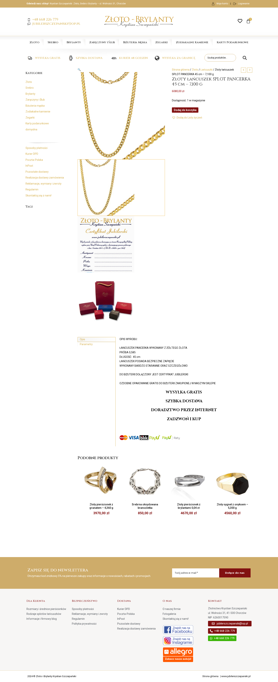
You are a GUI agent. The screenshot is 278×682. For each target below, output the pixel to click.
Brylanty (74, 42)
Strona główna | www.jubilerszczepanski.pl (226, 676)
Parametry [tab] (86, 344)
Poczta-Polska (34, 159)
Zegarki (161, 42)
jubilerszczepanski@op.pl (56, 23)
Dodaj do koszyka (185, 110)
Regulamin (32, 189)
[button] (121, 70)
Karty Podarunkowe (232, 42)
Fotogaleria (169, 613)
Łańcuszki (206, 69)
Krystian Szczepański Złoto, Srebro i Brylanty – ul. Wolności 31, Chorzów (88, 3)
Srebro (53, 42)
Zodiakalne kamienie (38, 111)
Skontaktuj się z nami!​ (38, 195)
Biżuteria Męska (135, 42)
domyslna (31, 129)
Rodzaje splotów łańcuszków (43, 613)
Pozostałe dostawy (37, 171)
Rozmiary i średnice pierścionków (46, 608)
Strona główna (180, 69)
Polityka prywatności (84, 623)
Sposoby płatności (36, 147)
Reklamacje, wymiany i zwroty (43, 183)
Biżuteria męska (35, 105)
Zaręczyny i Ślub (102, 42)
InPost (29, 165)
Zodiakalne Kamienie (192, 42)
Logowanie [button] (243, 3)
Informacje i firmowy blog (41, 618)
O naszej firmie (172, 608)
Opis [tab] (82, 339)
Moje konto (222, 3)
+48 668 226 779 (45, 19)
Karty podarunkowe (37, 123)
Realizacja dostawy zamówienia (45, 177)
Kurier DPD (32, 153)
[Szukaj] (243, 58)
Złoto (34, 42)
